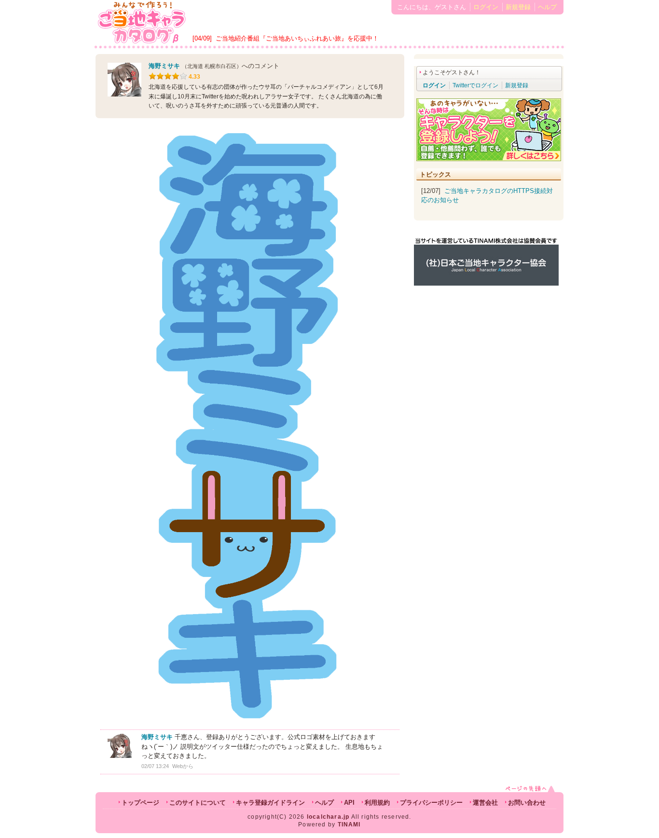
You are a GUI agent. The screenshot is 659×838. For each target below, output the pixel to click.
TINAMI (349, 824)
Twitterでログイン (475, 85)
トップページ (140, 802)
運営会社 (485, 802)
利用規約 (377, 802)
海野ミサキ (164, 65)
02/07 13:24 (155, 766)
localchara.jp (328, 816)
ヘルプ (547, 7)
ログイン (485, 7)
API (349, 802)
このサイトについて (197, 802)
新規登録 (518, 7)
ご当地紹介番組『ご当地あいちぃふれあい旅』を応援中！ (297, 38)
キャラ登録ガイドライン (270, 802)
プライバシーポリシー (431, 802)
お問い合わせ (527, 802)
